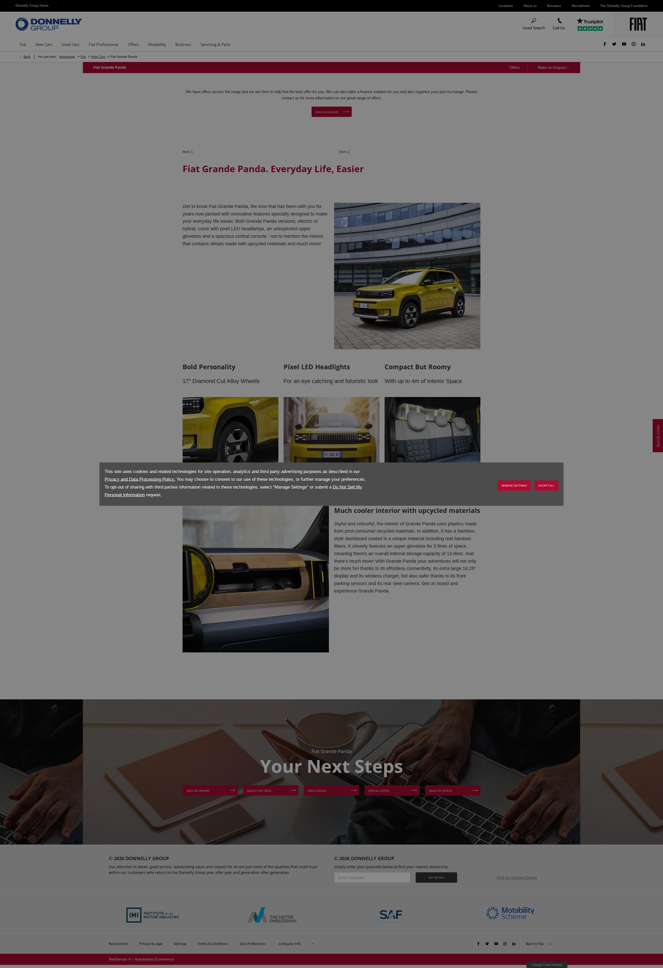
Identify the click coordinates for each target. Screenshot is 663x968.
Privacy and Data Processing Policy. (140, 479)
